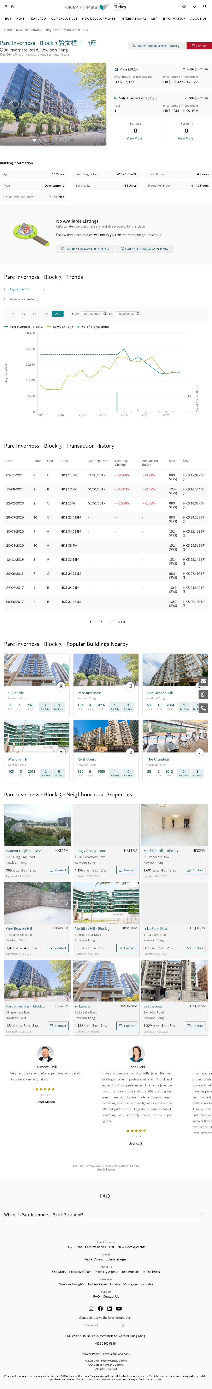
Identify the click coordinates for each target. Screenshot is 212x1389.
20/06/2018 (15, 573)
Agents (106, 1254)
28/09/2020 (15, 517)
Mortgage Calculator (138, 1284)
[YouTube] (119, 1309)
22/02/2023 (15, 503)
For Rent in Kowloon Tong (87, 249)
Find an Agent (93, 1259)
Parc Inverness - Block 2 (25, 1006)
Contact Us (111, 1296)
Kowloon (22, 30)
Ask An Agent (97, 1284)
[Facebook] (100, 1309)
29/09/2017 (15, 587)
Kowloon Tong (41, 30)
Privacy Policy (91, 1354)
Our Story (59, 1271)
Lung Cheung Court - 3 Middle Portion (94, 850)
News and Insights (71, 1284)
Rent (78, 1247)
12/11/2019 (15, 559)
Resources (106, 1279)
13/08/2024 (15, 489)
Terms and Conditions (116, 1354)
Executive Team (80, 1271)
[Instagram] (91, 1309)
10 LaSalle (82, 1006)
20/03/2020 (15, 545)
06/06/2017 (15, 601)
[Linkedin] (110, 1309)
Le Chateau (152, 1006)
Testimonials (130, 1271)
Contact (201, 46)
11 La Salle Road (155, 928)
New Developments (131, 1247)
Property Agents (106, 1271)
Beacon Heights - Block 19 (26, 850)
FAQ (96, 1296)
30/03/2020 (15, 531)
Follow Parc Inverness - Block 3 (158, 46)
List (111, 1247)
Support (106, 1291)
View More (134, 138)
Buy (69, 1247)
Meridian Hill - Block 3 (160, 850)
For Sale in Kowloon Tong (146, 249)
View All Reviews (106, 1169)
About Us (106, 1267)
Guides (115, 1284)
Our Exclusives (95, 1247)
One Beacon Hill (19, 928)
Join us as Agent (117, 1259)
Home (8, 30)
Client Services (106, 1242)
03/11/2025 (15, 475)
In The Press (151, 1271)
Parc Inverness (65, 30)
